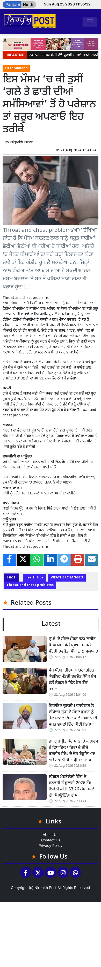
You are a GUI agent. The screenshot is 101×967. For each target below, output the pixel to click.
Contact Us (50, 840)
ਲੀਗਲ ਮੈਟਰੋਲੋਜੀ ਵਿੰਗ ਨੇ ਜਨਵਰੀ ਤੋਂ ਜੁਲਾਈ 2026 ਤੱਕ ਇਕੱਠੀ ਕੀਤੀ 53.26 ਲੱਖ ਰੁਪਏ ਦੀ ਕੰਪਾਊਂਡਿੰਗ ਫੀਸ (71, 786)
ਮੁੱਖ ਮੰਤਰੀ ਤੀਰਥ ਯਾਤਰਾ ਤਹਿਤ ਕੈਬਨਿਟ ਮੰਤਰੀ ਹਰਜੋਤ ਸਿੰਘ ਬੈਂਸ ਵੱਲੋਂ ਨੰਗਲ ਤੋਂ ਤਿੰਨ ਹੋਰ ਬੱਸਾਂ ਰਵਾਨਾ (72, 680)
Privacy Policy (50, 845)
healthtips (34, 578)
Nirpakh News (22, 142)
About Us (50, 834)
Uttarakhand (16, 68)
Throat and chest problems (30, 585)
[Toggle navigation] (90, 22)
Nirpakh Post (45, 887)
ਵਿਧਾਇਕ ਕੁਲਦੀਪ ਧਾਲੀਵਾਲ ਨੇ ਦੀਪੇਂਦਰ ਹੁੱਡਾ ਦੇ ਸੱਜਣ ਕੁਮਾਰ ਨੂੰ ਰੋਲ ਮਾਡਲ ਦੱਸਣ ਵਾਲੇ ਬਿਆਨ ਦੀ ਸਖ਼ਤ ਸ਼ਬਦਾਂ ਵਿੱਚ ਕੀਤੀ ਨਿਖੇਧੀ (73, 715)
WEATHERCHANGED (67, 578)
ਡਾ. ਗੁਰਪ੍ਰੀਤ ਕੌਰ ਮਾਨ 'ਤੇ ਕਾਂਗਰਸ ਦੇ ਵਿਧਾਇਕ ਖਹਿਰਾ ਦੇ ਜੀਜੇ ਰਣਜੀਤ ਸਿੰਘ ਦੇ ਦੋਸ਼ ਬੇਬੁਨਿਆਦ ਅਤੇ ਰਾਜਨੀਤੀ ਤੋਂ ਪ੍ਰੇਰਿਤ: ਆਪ (73, 751)
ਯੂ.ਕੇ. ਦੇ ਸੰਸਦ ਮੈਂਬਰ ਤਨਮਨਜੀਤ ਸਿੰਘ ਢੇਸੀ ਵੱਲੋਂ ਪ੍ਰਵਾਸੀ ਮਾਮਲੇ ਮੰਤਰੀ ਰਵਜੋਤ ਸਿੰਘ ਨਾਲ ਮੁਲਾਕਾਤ (73, 645)
